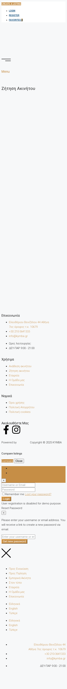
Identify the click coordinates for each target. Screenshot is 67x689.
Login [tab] (12, 468)
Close (19, 461)
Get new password (14, 541)
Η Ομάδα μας (17, 380)
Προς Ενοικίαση (18, 568)
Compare (7, 461)
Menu (5, 71)
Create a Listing (11, 4)
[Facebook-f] (6, 429)
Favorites (16, 20)
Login (12, 10)
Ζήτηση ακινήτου (19, 371)
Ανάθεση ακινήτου (20, 366)
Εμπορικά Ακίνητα (20, 578)
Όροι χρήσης (17, 402)
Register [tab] (14, 473)
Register (14, 15)
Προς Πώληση (17, 573)
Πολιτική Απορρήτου (21, 407)
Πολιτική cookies (20, 412)
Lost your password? (38, 494)
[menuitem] (14, 604)
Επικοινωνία (16, 384)
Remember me (15, 494)
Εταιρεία (14, 375)
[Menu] (6, 60)
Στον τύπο (15, 582)
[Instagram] (16, 429)
